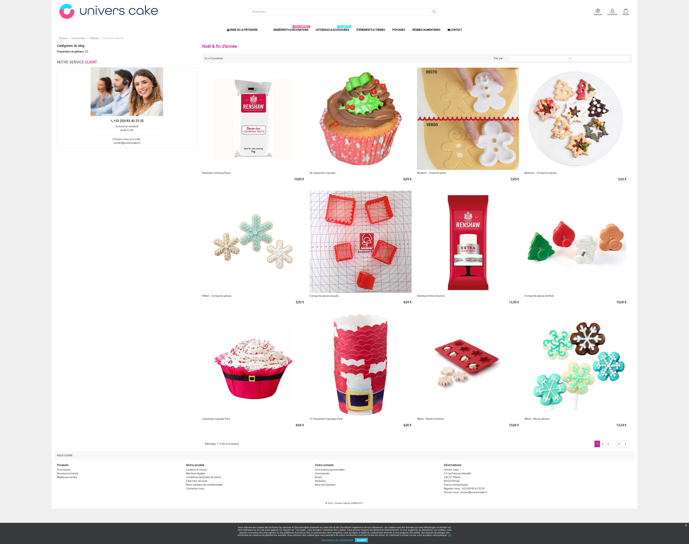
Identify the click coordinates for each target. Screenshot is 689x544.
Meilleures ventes (67, 477)
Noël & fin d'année (219, 46)
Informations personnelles (330, 469)
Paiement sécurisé (196, 481)
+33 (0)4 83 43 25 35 (127, 121)
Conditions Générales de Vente (203, 477)
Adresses (320, 481)
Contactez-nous (195, 488)
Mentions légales (195, 473)
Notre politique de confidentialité (204, 484)
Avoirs (318, 477)
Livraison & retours (196, 469)
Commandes (322, 473)
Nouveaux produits (67, 473)
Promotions (63, 469)
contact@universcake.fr (126, 142)
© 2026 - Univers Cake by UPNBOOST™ (344, 503)
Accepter (361, 540)
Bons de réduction (325, 484)
